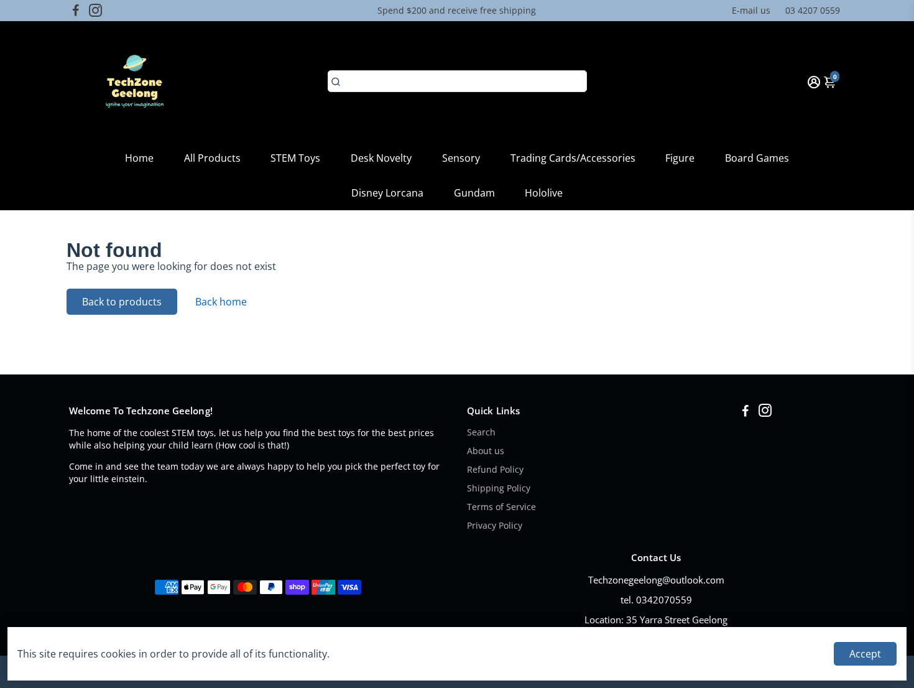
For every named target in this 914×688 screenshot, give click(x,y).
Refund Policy (495, 469)
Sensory (461, 158)
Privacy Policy (494, 525)
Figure (680, 158)
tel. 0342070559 (656, 599)
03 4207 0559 (812, 10)
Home (139, 158)
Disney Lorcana (387, 193)
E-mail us (751, 10)
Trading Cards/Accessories (572, 158)
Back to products (122, 302)
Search (481, 432)
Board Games (757, 158)
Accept (865, 654)
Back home (221, 302)
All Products (212, 158)
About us (485, 451)
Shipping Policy (498, 488)
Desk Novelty (381, 158)
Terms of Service (501, 507)
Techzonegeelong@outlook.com (656, 580)
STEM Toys (295, 158)
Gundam (474, 193)
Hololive (544, 193)
